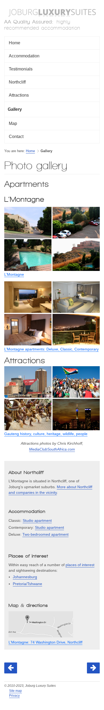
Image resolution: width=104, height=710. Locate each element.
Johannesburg (25, 577)
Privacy (14, 695)
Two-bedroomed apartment (45, 534)
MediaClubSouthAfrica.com (52, 449)
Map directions (28, 605)
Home (14, 43)
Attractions (19, 95)
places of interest (80, 565)
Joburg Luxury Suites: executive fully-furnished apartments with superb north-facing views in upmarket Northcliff (52, 13)
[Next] (93, 667)
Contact (16, 136)
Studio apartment (37, 520)
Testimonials (21, 69)
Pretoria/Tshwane (27, 584)
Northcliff (17, 82)
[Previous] (10, 667)
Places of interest (28, 556)
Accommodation (24, 56)
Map (13, 123)
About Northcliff (26, 472)
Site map (15, 691)
